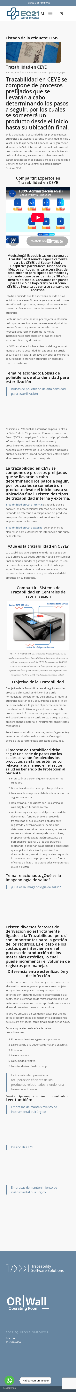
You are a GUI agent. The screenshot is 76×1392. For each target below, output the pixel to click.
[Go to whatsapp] (9, 1380)
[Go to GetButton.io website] (9, 1388)
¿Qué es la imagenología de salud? (36, 887)
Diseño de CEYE (22, 1147)
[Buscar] (41, 13)
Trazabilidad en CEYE (26, 67)
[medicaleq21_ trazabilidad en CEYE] (33, 52)
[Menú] (50, 13)
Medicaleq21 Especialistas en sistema (36, 255)
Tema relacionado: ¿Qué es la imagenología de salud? (33, 877)
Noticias (29, 72)
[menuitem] (41, 13)
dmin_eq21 (59, 72)
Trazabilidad (40, 72)
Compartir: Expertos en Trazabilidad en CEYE (38, 180)
